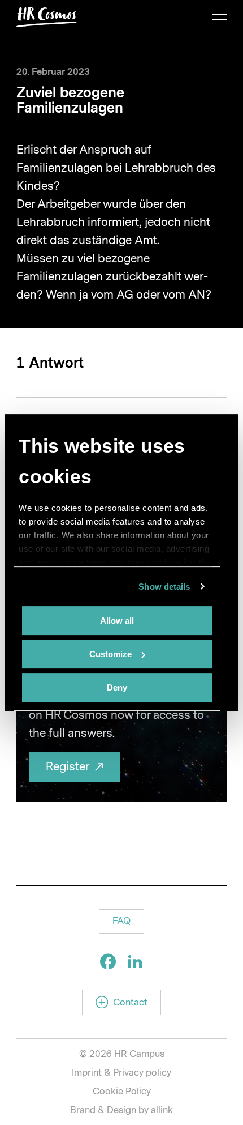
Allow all (117, 620)
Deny (117, 687)
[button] (121, 921)
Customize (110, 654)
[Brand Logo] (46, 17)
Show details (164, 586)
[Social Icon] (108, 961)
